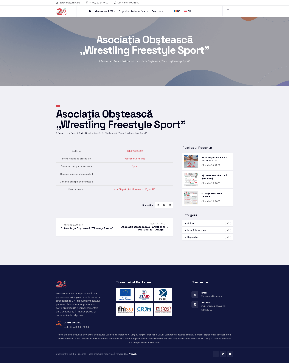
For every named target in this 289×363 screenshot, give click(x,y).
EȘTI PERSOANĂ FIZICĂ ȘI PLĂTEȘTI (214, 177)
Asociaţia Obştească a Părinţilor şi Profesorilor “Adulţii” (143, 228)
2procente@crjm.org (70, 2)
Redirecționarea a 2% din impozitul (214, 159)
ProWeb (133, 354)
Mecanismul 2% (104, 11)
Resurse (156, 11)
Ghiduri (208, 223)
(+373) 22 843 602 (98, 2)
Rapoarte (208, 237)
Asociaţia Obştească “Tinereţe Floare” (88, 228)
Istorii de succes (208, 230)
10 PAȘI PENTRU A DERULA (212, 195)
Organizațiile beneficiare (133, 11)
